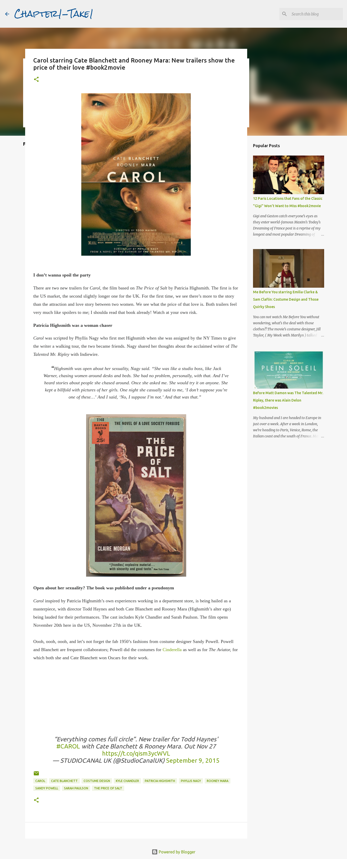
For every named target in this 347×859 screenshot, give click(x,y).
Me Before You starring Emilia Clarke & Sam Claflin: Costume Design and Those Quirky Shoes (286, 299)
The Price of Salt (108, 788)
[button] (36, 79)
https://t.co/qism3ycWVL (136, 753)
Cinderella (172, 649)
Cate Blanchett (64, 781)
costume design (97, 781)
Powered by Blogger (176, 852)
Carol (40, 781)
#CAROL (68, 746)
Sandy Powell (46, 788)
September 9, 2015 (192, 760)
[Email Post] (36, 775)
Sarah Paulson (76, 788)
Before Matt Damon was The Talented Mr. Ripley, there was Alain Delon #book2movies (288, 400)
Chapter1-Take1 (53, 13)
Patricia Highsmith (160, 781)
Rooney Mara (217, 781)
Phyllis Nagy (191, 781)
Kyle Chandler (127, 781)
